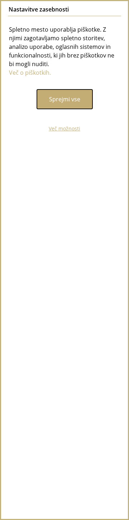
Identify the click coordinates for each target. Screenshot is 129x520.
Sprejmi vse (64, 99)
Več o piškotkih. (30, 73)
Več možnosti (64, 128)
